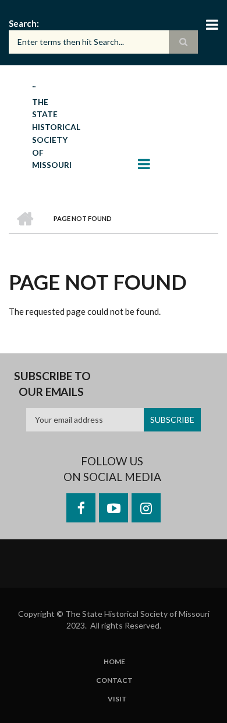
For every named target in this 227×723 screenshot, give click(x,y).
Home (114, 661)
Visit (117, 699)
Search (23, 23)
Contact (114, 680)
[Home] (34, 86)
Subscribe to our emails (52, 384)
